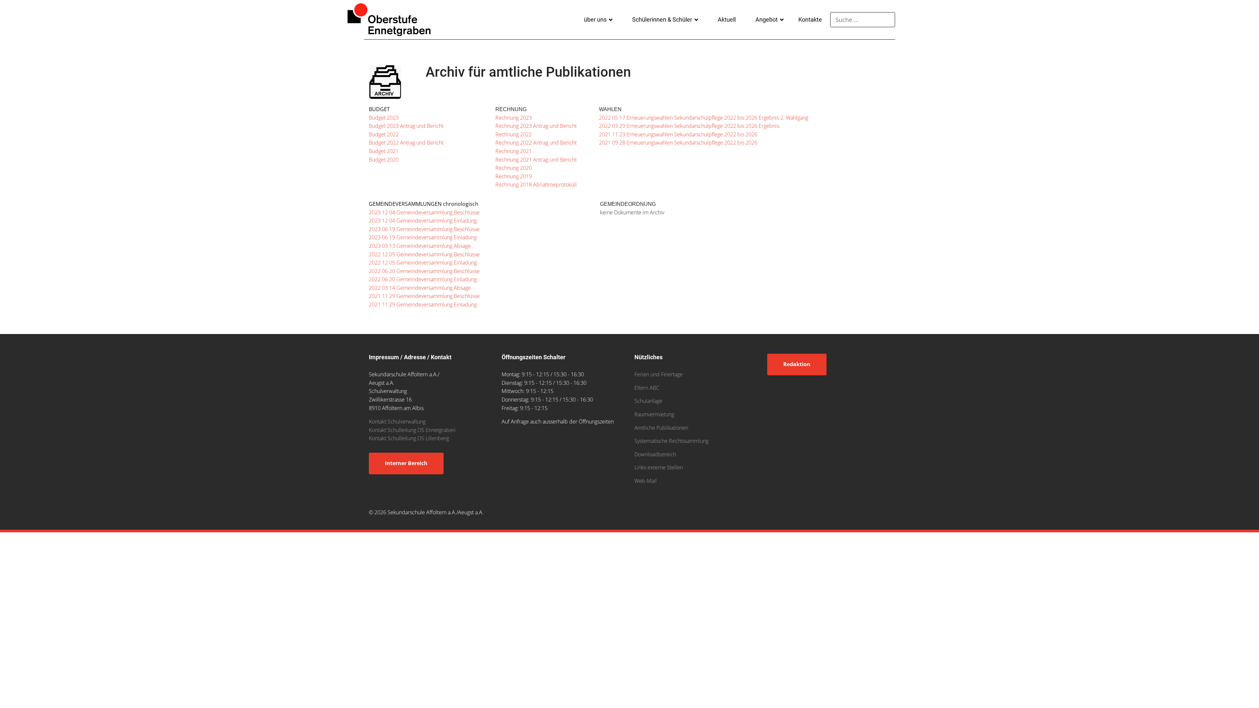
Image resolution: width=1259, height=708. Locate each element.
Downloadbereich (655, 454)
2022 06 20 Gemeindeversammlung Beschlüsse (424, 271)
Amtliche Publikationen (661, 427)
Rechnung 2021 (513, 151)
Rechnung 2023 (513, 117)
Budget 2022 (384, 134)
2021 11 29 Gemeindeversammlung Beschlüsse (424, 296)
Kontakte (810, 19)
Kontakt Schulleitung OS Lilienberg (409, 438)
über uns (595, 19)
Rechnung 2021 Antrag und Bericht (536, 159)
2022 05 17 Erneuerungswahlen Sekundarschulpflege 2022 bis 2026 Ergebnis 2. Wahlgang (703, 117)
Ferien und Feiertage (658, 374)
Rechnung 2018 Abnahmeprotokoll (536, 184)
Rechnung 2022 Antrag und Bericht (536, 142)
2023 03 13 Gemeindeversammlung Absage (420, 245)
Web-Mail (645, 480)
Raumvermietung (654, 414)
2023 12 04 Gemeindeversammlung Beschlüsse (424, 212)
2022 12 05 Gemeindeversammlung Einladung (423, 262)
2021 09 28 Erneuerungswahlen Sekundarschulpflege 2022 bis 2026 (678, 142)
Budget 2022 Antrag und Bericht (406, 142)
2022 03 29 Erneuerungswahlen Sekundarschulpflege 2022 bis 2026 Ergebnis (689, 125)
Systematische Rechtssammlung (671, 440)
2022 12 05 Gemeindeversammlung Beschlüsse (424, 254)
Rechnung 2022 (513, 134)
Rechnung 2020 (513, 167)
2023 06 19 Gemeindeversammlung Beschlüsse (424, 229)
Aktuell (727, 19)
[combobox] (862, 19)
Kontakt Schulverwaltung (397, 421)
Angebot (766, 19)
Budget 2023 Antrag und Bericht (406, 125)
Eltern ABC (646, 387)
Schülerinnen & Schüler (662, 19)
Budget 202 (382, 159)
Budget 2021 (384, 151)
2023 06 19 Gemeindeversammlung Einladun (421, 237)
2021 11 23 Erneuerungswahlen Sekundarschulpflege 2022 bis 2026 (678, 134)
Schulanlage (648, 400)
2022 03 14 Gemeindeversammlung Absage (420, 287)
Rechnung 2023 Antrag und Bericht (536, 125)
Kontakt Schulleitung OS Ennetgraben (412, 430)
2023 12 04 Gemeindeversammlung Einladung (423, 220)
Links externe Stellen (658, 467)
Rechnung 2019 (513, 176)
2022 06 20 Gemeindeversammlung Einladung (423, 279)
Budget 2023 (384, 117)
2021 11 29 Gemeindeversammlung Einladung (423, 304)
